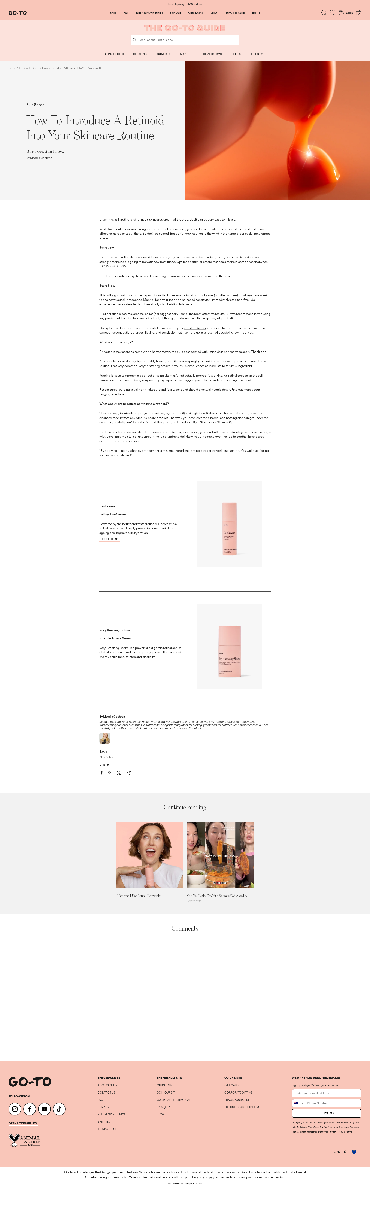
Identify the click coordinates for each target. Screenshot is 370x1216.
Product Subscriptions (242, 1107)
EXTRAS (236, 54)
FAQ (100, 1100)
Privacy (103, 1107)
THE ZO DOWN (211, 54)
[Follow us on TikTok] (59, 1109)
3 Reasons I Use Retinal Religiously (138, 896)
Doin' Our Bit (166, 1092)
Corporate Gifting (238, 1092)
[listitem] (102, 773)
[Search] (324, 12)
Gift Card (231, 1085)
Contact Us (106, 1092)
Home (12, 68)
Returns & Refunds (111, 1114)
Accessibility (107, 1085)
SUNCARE (164, 54)
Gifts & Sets (195, 13)
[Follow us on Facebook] (30, 1109)
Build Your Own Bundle (149, 13)
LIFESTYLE (258, 54)
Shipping (104, 1122)
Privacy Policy (336, 1131)
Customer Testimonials (174, 1100)
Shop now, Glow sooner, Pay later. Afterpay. (185, 4)
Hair (125, 13)
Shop (113, 13)
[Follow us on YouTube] (44, 1109)
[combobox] (298, 1103)
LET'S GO (327, 1113)
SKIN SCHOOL (114, 54)
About (213, 13)
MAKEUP (186, 54)
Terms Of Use (107, 1129)
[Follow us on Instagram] (15, 1109)
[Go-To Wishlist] (332, 12)
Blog (160, 1114)
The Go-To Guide (29, 68)
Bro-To (256, 13)
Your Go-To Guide (234, 13)
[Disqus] (185, 996)
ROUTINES (140, 54)
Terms (349, 1131)
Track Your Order (237, 1100)
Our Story (164, 1085)
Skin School (35, 105)
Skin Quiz (175, 13)
